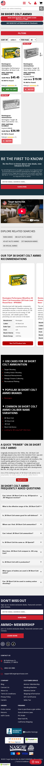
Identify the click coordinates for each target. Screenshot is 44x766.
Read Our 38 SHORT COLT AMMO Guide (22, 18)
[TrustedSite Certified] (31, 740)
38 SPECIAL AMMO (10, 246)
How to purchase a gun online (29, 709)
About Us (4, 690)
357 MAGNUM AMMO (29, 241)
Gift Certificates (30, 697)
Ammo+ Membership (31, 684)
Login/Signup (35, 3)
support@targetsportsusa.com (16, 674)
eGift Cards (5, 715)
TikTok (13, 644)
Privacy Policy (6, 697)
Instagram (3, 644)
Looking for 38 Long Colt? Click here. (17, 430)
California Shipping (25, 722)
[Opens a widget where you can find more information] (35, 762)
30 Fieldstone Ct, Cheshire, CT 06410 (11, 661)
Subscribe (22, 187)
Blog (2, 684)
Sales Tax (27, 700)
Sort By (4, 40)
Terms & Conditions (8, 694)
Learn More (12, 636)
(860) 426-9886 (30, 3)
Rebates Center (29, 690)
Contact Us (5, 687)
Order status (5, 709)
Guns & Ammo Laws (25, 712)
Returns (4, 712)
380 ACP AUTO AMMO (23, 237)
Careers (4, 700)
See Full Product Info (18, 343)
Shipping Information (32, 694)
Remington (8, 398)
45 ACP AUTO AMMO (11, 241)
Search (41, 8)
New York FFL (23, 719)
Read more (22, 480)
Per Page (25, 40)
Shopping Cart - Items (41, 3)
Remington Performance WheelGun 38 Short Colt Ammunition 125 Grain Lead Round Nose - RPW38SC (17, 300)
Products (24, 3)
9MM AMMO (8, 237)
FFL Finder (21, 715)
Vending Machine (30, 687)
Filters (22, 33)
